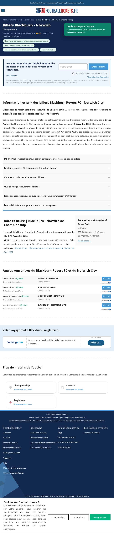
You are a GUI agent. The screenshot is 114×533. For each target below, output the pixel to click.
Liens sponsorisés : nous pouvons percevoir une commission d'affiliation (40, 195)
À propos (7, 433)
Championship (16, 20)
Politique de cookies (11, 453)
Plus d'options (11, 75)
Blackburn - (74, 288)
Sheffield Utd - (74, 297)
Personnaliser (58, 517)
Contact (6, 438)
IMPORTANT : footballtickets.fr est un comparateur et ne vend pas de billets (42, 158)
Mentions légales (10, 443)
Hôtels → (96, 342)
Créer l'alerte (98, 66)
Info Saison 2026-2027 (66, 437)
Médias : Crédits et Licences (14, 468)
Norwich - (74, 279)
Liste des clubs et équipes (40, 448)
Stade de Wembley (92, 433)
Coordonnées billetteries (13, 473)
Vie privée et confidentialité (97, 77)
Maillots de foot (64, 447)
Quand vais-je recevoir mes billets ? (21, 186)
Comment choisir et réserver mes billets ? (25, 177)
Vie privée (7, 458)
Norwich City (29, 20)
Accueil (5, 20)
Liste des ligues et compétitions (43, 443)
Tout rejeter (79, 517)
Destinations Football (39, 438)
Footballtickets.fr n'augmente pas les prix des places (30, 205)
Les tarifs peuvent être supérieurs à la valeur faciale (30, 168)
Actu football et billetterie (68, 442)
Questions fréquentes (12, 448)
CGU (5, 463)
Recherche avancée (38, 433)
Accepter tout (100, 517)
